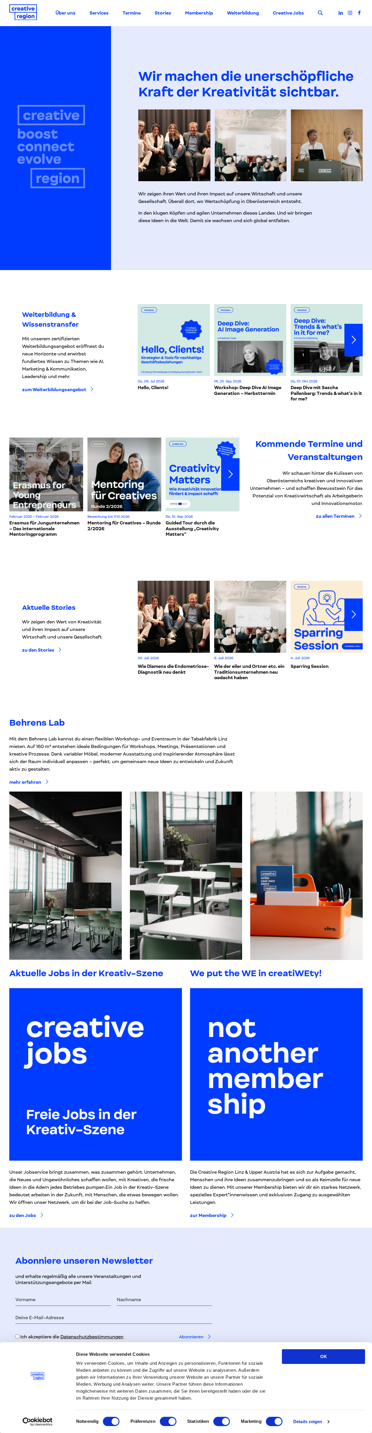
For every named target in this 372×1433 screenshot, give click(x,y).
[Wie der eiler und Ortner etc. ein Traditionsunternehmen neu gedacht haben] (251, 145)
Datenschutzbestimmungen (92, 1336)
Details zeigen (307, 1421)
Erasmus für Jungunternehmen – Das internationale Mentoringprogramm (44, 528)
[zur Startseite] (23, 13)
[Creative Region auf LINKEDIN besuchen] (340, 13)
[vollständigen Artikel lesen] (174, 340)
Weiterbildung (243, 13)
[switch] (168, 1421)
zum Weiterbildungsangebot (54, 389)
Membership (199, 13)
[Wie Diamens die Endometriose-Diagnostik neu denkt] (174, 145)
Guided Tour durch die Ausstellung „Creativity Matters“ (192, 528)
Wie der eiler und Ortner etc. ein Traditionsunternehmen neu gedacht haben (249, 672)
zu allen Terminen (335, 516)
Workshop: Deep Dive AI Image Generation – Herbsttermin (247, 390)
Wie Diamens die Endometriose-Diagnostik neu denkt (173, 669)
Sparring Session (310, 666)
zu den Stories (38, 650)
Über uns (66, 13)
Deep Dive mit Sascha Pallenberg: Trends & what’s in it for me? (326, 393)
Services (99, 13)
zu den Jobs (22, 1215)
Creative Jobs (288, 13)
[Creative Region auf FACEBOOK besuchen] (359, 13)
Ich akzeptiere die (71, 1336)
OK (323, 1356)
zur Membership (208, 1215)
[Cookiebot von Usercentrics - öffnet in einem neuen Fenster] (37, 1421)
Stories (163, 13)
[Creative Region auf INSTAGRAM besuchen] (350, 13)
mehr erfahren (25, 782)
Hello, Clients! (153, 387)
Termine (132, 13)
